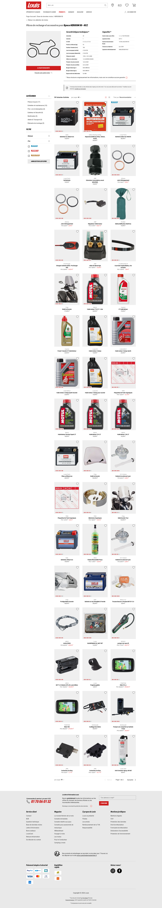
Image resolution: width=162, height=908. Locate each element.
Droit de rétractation (117, 825)
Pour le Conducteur (60, 840)
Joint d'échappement (123, 180)
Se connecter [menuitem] (131, 12)
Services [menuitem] (89, 12)
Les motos (57, 837)
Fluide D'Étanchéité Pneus (95, 559)
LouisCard (29, 834)
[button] (105, 5)
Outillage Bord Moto (95, 727)
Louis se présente (88, 816)
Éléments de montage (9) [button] (36, 123)
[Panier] (134, 5)
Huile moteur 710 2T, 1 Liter (95, 309)
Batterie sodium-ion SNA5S (123, 136)
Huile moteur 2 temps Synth (123, 351)
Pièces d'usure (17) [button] (34, 102)
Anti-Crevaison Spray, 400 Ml (123, 770)
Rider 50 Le (123, 685)
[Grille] (105, 97)
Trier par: (116, 97)
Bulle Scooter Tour (123, 518)
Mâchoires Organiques (95, 518)
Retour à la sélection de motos (38, 20)
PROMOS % (35, 150)
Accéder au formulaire (80, 89)
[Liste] (109, 97)
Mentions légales (116, 816)
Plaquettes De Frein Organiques (123, 392)
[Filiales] (112, 5)
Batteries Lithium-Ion (67, 559)
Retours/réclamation (33, 837)
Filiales (84, 819)
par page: (74, 97)
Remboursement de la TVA (91, 825)
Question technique (32, 822)
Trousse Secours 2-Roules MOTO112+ (123, 601)
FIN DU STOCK (35, 155)
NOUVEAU (34, 146)
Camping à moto (59, 843)
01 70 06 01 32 (41, 802)
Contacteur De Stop (67, 770)
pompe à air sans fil (123, 643)
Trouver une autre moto (42, 73)
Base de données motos (34, 825)
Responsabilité (87, 828)
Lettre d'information (32, 828)
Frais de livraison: (70, 900)
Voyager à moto (59, 834)
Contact (28, 816)
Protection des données (118, 822)
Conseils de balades (61, 819)
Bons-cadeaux (31, 831)
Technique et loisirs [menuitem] (49, 12)
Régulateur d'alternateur (95, 224)
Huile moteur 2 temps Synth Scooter (67, 392)
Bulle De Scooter (67, 309)
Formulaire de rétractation (119, 828)
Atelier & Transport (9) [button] (35, 120)
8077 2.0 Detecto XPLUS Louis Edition (67, 685)
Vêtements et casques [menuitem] (33, 12)
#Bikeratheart (58, 831)
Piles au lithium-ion (67, 476)
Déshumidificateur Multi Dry (123, 224)
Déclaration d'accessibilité (119, 831)
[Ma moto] (120, 5)
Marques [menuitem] (71, 12)
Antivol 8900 (67, 643)
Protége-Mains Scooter (67, 601)
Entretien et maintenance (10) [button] (37, 105)
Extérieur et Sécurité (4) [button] (35, 112)
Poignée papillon (95, 685)
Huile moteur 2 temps (95, 351)
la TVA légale (84, 898)
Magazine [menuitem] (80, 12)
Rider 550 (67, 727)
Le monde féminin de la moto (64, 816)
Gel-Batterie (66, 180)
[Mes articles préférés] (127, 5)
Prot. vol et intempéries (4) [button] (36, 109)
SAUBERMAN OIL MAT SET (95, 643)
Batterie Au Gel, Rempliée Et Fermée (95, 601)
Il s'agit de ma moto (43, 68)
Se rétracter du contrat (33, 840)
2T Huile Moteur (123, 309)
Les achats (86, 822)
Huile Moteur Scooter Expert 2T (67, 434)
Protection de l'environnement (120, 834)
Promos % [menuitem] (62, 12)
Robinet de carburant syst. (123, 476)
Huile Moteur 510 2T (95, 434)
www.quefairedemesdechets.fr (87, 855)
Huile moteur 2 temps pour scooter (95, 392)
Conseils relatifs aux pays (62, 822)
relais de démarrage (95, 265)
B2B (27, 819)
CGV (112, 819)
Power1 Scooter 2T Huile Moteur (67, 351)
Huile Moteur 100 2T (123, 434)
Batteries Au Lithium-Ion (67, 136)
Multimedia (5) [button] (32, 116)
